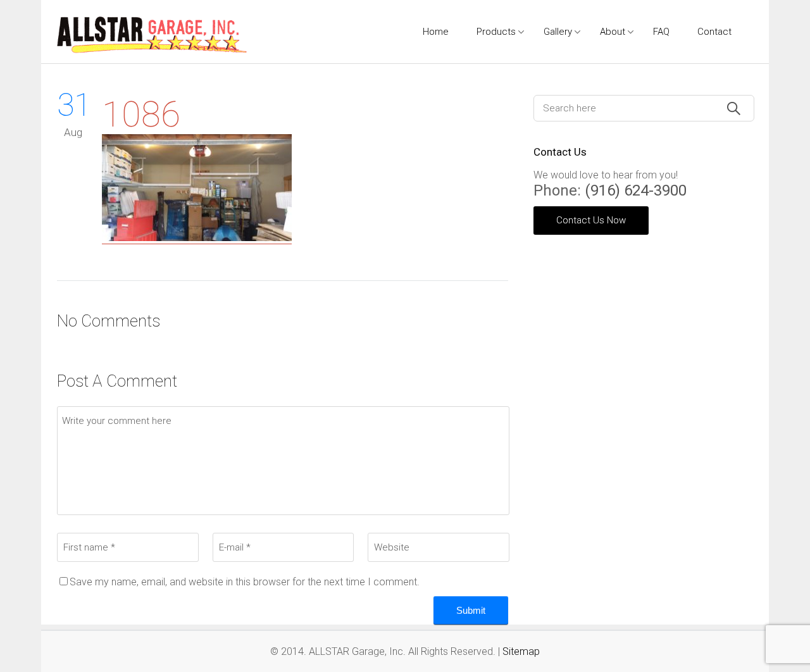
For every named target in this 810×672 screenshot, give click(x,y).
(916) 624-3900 (636, 190)
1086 (141, 114)
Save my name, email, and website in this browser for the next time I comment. (245, 582)
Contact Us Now (591, 220)
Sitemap (521, 651)
